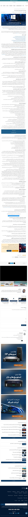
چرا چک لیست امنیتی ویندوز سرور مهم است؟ (20, 36)
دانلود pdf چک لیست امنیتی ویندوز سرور (20, 39)
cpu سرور (6, 5)
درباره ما (19, 500)
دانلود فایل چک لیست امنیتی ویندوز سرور (14, 215)
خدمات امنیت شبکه (5, 28)
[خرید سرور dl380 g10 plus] (20, 284)
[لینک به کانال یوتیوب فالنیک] (18, 509)
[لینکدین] (10, 509)
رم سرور (9, 5)
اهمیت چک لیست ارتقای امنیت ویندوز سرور (15, 47)
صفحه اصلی (26, 500)
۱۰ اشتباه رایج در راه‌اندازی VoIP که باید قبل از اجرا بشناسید (22, 302)
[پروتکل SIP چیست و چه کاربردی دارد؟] (13, 300)
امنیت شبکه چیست (13, 132)
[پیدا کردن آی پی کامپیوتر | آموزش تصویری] (24, 471)
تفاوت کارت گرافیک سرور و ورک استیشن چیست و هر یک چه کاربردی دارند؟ (14, 459)
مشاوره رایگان (9, 250)
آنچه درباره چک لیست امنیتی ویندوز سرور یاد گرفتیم (19, 41)
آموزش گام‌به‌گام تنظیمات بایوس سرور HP (17, 452)
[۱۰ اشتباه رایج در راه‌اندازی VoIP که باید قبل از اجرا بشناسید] (22, 300)
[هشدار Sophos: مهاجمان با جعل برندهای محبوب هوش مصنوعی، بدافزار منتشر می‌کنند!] (24, 425)
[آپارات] (17, 509)
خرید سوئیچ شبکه (9, 491)
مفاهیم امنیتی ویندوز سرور (7, 207)
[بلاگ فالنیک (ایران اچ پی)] (14, 2)
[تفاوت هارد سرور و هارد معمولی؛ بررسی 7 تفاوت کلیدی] (24, 444)
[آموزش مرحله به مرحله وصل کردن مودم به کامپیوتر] (24, 474)
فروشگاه (22, 500)
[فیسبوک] (15, 509)
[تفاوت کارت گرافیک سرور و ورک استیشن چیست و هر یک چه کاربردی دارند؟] (24, 460)
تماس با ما (16, 500)
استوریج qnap (14, 491)
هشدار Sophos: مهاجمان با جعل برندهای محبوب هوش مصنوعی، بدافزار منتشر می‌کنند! (13, 424)
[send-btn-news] (3, 504)
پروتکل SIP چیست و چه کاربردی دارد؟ (14, 302)
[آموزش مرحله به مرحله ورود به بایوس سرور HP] (24, 455)
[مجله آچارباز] (17, 513)
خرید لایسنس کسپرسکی (21, 5)
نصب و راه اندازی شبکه (10, 495)
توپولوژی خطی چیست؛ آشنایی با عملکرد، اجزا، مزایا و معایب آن (5, 302)
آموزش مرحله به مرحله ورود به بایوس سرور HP (17, 454)
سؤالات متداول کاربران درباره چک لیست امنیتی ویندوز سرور (18, 40)
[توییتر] (14, 509)
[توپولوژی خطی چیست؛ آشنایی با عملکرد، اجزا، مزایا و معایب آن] (5, 300)
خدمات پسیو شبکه (21, 495)
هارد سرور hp (13, 5)
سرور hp (16, 5)
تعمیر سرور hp (2, 5)
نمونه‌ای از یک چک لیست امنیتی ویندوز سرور (20, 38)
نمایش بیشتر (14, 462)
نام (25, 318)
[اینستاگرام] (9, 509)
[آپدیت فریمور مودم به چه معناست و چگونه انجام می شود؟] (24, 478)
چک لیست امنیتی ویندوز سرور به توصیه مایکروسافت (19, 37)
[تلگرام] (12, 509)
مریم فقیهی (19, 289)
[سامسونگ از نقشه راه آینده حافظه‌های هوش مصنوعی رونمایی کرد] (24, 435)
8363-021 (6, 242)
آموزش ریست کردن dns (19, 475)
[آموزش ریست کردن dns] (24, 476)
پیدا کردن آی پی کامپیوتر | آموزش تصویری (17, 470)
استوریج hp (18, 491)
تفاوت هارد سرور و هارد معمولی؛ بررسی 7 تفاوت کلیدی (16, 443)
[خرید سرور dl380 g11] (6, 284)
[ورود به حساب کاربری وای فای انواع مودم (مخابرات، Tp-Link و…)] (24, 469)
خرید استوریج (22, 491)
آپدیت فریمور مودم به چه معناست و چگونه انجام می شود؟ (15, 477)
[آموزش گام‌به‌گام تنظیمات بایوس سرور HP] (24, 453)
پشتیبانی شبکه (15, 495)
